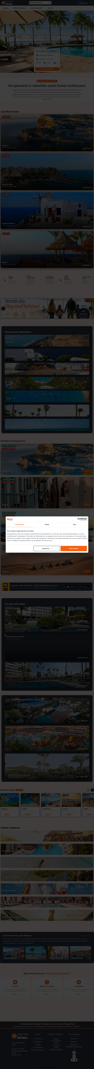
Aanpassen (45, 548)
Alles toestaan (73, 548)
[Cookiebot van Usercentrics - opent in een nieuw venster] (79, 519)
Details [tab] (47, 524)
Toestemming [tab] (19, 524)
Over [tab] (74, 524)
